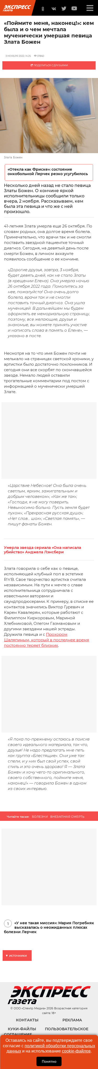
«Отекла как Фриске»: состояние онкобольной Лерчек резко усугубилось (48, 171)
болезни (40, 817)
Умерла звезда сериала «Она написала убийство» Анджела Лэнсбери (42, 549)
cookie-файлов (76, 1051)
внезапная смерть (67, 817)
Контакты (27, 1020)
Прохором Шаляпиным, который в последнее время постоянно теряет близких (46, 640)
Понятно (49, 1061)
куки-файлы (22, 1029)
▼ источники (16, 955)
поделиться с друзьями (50, 65)
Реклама (72, 1020)
